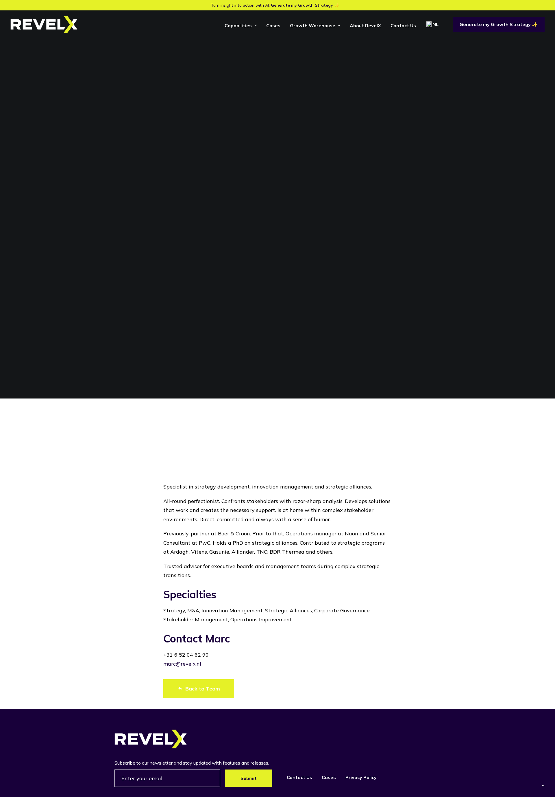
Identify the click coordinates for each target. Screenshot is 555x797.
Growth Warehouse (312, 25)
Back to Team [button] (202, 688)
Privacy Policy (361, 777)
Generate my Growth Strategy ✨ (305, 5)
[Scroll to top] (543, 784)
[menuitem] (241, 25)
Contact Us (403, 25)
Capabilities (238, 25)
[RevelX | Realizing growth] (43, 24)
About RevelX (365, 25)
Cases (273, 25)
